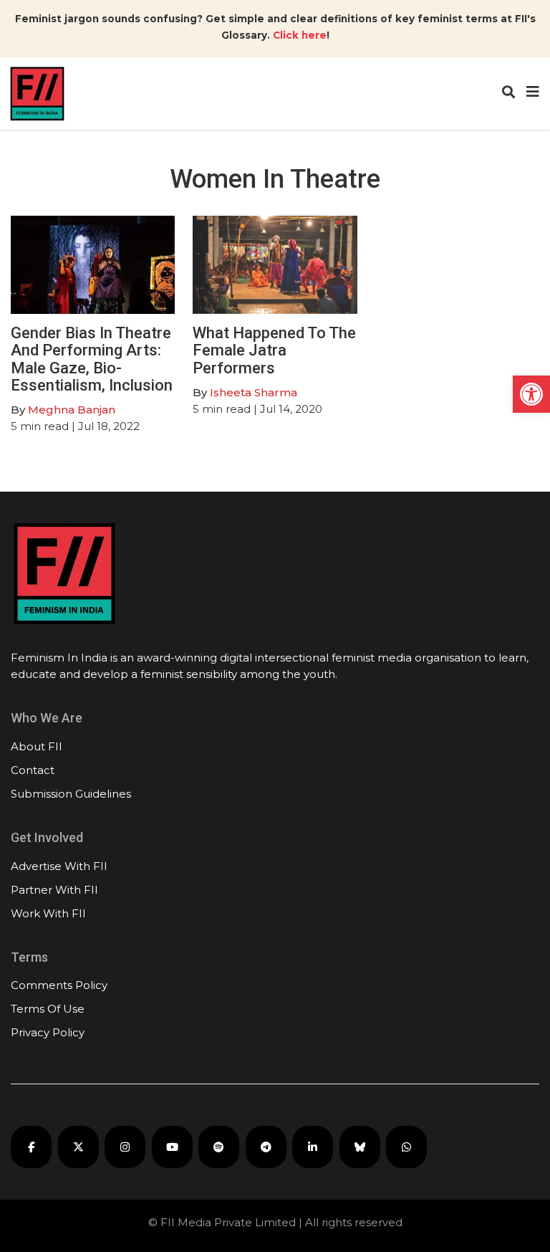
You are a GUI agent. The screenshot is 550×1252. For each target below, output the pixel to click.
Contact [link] (32, 770)
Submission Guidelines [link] (71, 794)
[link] (531, 394)
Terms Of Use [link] (48, 1009)
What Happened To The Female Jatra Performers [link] (274, 350)
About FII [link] (36, 746)
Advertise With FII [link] (59, 866)
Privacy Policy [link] (48, 1032)
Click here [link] (300, 35)
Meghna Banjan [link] (71, 409)
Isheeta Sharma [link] (253, 392)
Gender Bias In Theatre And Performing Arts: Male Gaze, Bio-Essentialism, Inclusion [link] (92, 359)
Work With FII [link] (48, 913)
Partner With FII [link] (54, 890)
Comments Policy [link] (59, 985)
